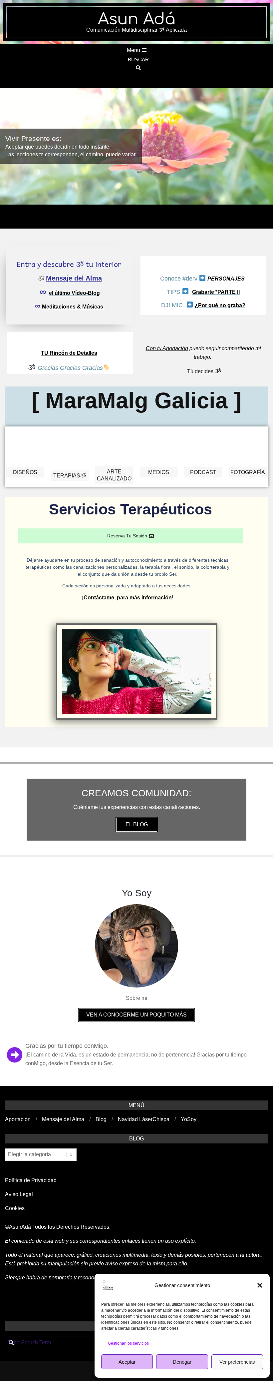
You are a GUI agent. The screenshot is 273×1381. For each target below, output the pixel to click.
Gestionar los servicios (128, 1343)
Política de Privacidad (31, 1180)
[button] (259, 1285)
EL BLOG (137, 824)
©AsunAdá (18, 1227)
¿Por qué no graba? (220, 305)
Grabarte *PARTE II (216, 292)
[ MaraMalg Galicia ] (136, 400)
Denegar (182, 1362)
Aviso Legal (19, 1194)
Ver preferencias (237, 1362)
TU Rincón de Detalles (69, 353)
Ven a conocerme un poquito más (136, 1015)
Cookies (15, 1208)
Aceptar (127, 1362)
